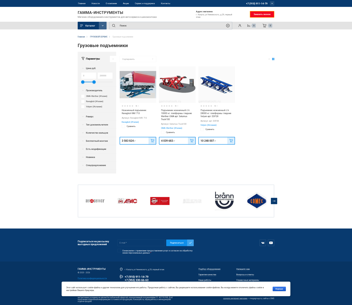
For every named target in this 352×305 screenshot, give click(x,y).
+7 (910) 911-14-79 (256, 3)
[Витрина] (273, 59)
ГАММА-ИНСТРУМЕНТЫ (100, 12)
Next (274, 201)
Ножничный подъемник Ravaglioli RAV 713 (134, 112)
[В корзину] (152, 141)
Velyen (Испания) (94, 106)
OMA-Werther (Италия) (96, 96)
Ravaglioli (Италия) (94, 101)
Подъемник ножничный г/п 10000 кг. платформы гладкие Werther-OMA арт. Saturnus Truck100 (176, 115)
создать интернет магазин (235, 298)
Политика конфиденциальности (92, 278)
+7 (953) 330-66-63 (136, 280)
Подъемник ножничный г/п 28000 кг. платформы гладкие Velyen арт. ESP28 (215, 113)
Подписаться (177, 243)
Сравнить (131, 126)
